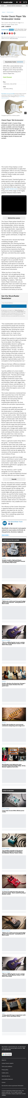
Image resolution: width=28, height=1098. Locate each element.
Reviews (11, 29)
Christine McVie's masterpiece (14, 5)
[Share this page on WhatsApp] (7, 33)
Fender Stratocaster (11, 189)
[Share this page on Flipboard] (12, 33)
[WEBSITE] (12, 524)
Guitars (3, 12)
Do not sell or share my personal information (12, 1085)
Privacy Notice (20, 311)
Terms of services (18, 310)
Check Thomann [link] (7, 77)
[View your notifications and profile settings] (17, 2)
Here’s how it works (14, 38)
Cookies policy (5, 1073)
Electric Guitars (10, 12)
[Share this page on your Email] (14, 33)
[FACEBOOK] (9, 524)
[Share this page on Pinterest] (9, 33)
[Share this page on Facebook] (2, 33)
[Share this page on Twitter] (5, 33)
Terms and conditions (7, 1066)
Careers (3, 1082)
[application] (14, 204)
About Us (4, 1060)
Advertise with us (6, 1076)
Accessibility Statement (7, 1079)
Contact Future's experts (7, 1063)
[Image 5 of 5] (23, 107)
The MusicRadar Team (21, 29)
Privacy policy (5, 1069)
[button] (2, 2)
